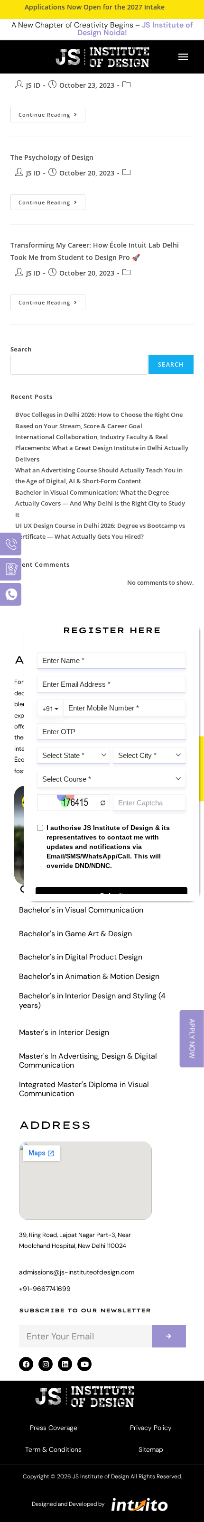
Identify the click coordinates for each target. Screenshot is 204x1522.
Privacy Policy (151, 1427)
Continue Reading (52, 112)
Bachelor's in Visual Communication (81, 910)
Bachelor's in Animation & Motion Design (89, 976)
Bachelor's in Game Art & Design (75, 934)
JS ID (33, 85)
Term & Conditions (53, 1449)
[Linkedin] (65, 1364)
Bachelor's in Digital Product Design (80, 957)
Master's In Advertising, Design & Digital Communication (88, 1060)
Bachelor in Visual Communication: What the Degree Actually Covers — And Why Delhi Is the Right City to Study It (100, 503)
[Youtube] (84, 1364)
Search (21, 349)
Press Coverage (53, 1427)
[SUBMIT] (169, 1336)
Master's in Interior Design (64, 1032)
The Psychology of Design (51, 157)
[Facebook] (26, 1364)
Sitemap (151, 1449)
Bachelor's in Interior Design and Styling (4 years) (92, 1000)
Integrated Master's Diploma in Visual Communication (84, 1088)
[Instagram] (45, 1364)
